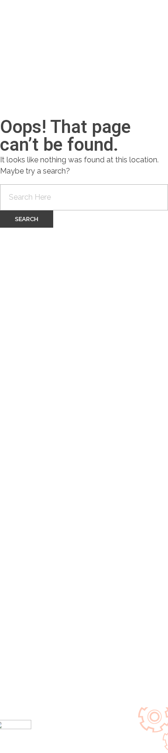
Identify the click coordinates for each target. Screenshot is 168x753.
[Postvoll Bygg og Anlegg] (51, 47)
